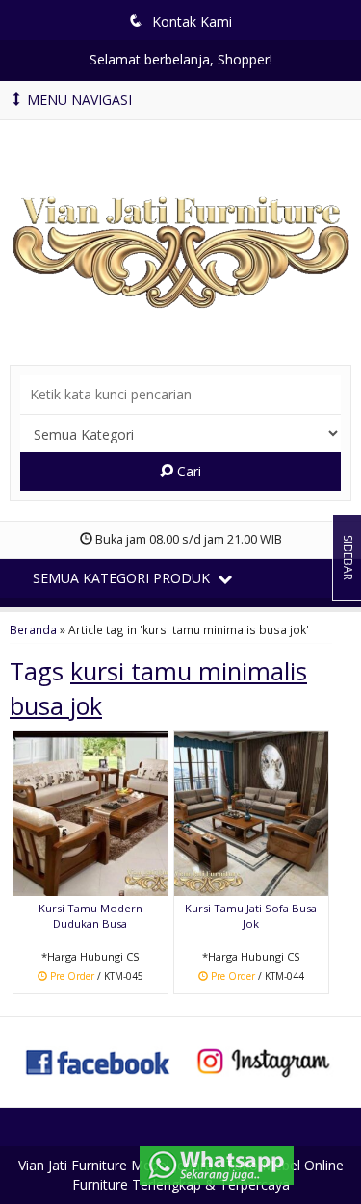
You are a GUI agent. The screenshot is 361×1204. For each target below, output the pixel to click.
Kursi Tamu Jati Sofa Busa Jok (251, 916)
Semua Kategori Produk (123, 578)
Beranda (33, 629)
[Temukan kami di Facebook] (98, 1060)
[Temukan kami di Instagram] (263, 1060)
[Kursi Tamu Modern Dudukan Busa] (90, 812)
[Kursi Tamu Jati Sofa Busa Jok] (251, 812)
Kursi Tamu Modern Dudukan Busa (90, 916)
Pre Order (96, 977)
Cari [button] (187, 471)
